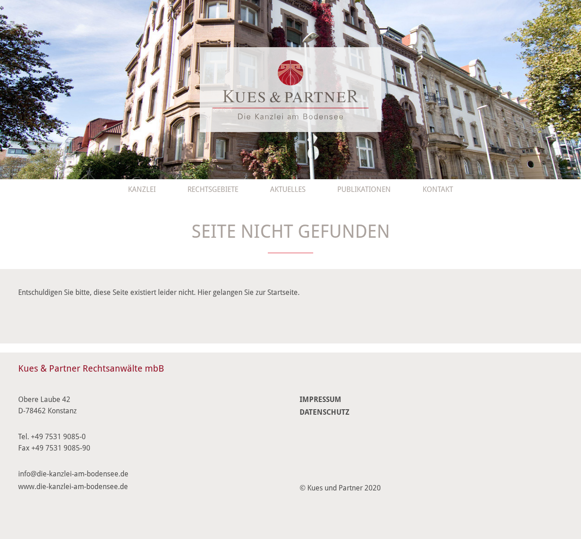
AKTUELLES (287, 189)
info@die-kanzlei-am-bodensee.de (73, 474)
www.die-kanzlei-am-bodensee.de (73, 486)
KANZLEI (142, 189)
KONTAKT (438, 189)
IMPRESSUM (320, 399)
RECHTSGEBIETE (212, 189)
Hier (204, 292)
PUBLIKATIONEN (364, 189)
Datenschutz (325, 412)
